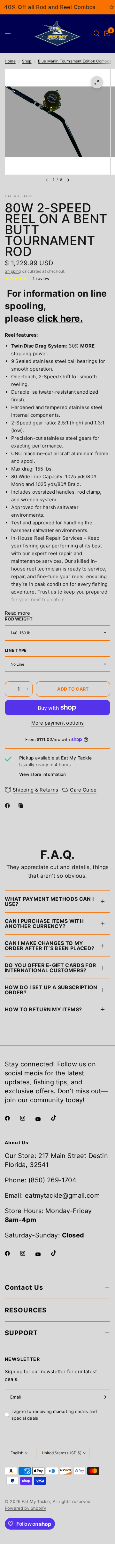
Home (10, 61)
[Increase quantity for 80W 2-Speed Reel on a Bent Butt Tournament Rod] (27, 689)
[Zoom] (97, 82)
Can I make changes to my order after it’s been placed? (49, 945)
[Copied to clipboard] (22, 805)
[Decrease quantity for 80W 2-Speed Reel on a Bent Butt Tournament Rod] (10, 689)
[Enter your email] (103, 1397)
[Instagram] (27, 1118)
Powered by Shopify (25, 1508)
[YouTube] (42, 1119)
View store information (42, 774)
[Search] (96, 33)
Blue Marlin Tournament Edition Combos (74, 61)
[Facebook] (8, 805)
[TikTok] (58, 1118)
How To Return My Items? (43, 1009)
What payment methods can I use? (49, 901)
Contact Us (24, 1287)
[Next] (68, 180)
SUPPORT (21, 1333)
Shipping (13, 271)
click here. (60, 318)
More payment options (57, 723)
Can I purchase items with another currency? (44, 923)
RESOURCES (26, 1310)
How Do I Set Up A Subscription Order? (51, 990)
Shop (27, 61)
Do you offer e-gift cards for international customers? (50, 967)
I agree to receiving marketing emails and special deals (54, 1415)
